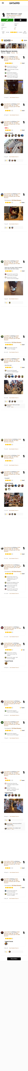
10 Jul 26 (6, 558)
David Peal (9, 404)
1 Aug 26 (6, 298)
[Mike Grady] (10, 160)
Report (13, 825)
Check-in (7, 20)
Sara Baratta (7, 104)
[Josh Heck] (12, 160)
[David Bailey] (12, 228)
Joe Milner (6, 336)
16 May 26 (6, 816)
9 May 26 (6, 898)
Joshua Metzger (8, 643)
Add (20, 20)
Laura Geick (7, 932)
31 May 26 (6, 667)
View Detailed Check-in (14, 97)
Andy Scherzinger (8, 701)
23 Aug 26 (6, 97)
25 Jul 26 (6, 397)
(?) (12, 40)
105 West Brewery (16, 200)
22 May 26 (6, 715)
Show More (14, 958)
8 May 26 (6, 948)
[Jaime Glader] (10, 302)
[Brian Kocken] (10, 952)
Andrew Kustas (8, 439)
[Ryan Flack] (12, 401)
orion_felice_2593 (8, 861)
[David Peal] (15, 160)
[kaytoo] (10, 228)
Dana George (7, 547)
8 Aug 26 (6, 156)
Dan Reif (6, 879)
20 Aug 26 (6, 115)
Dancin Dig (7, 721)
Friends (13, 53)
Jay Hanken (7, 121)
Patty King (6, 261)
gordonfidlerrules (8, 565)
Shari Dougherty (8, 627)
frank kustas (7, 455)
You (17, 53)
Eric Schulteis (7, 193)
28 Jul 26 (6, 352)
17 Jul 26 (6, 449)
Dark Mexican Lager (11, 57)
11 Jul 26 (6, 510)
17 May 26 (6, 738)
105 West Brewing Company (14, 15)
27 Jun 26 (6, 593)
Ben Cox (6, 56)
